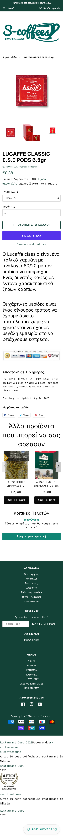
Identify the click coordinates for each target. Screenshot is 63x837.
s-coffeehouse (42, 716)
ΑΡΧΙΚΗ (31, 661)
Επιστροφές (31, 583)
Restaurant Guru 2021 (16, 742)
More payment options (31, 244)
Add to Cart (16, 500)
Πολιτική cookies (31, 592)
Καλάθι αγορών (52, 8)
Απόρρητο (31, 587)
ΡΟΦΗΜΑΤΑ (31, 670)
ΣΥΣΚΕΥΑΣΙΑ (10, 192)
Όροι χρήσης (31, 574)
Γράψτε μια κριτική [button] (31, 536)
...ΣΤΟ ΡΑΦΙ (31, 679)
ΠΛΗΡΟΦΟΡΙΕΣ (31, 688)
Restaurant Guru (12, 765)
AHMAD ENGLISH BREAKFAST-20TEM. (47, 484)
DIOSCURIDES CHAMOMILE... (16, 484)
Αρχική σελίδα (9, 57)
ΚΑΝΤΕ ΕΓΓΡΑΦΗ (45, 624)
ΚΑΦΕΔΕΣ (31, 665)
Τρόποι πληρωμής (31, 596)
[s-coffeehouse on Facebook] (23, 705)
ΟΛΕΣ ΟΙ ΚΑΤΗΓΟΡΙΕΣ (31, 683)
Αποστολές (31, 578)
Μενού (10, 8)
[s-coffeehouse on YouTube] (40, 705)
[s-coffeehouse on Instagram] (31, 705)
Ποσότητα (8, 206)
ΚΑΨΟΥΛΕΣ (31, 674)
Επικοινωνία (31, 601)
